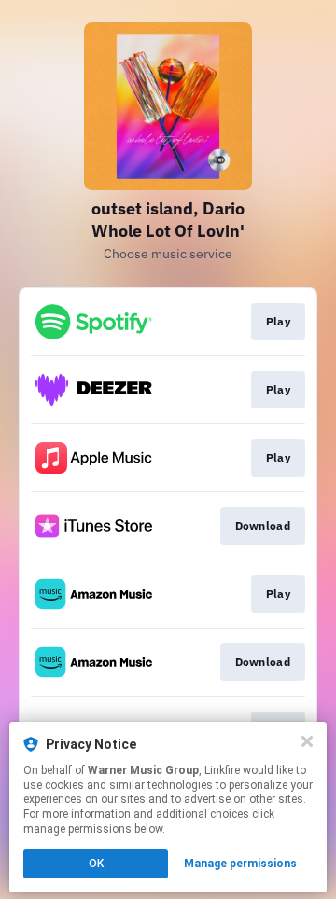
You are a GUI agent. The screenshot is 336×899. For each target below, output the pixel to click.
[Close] (307, 741)
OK (96, 863)
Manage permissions (240, 863)
